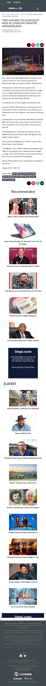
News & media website (13, 14)
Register (17, 2)
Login (9, 2)
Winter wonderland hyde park (12, 176)
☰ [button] (38, 9)
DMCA (34, 660)
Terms (21, 660)
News (22, 14)
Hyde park (26, 176)
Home (3, 14)
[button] (29, 45)
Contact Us (27, 660)
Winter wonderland (8, 179)
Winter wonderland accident (26, 173)
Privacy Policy (14, 660)
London (33, 176)
